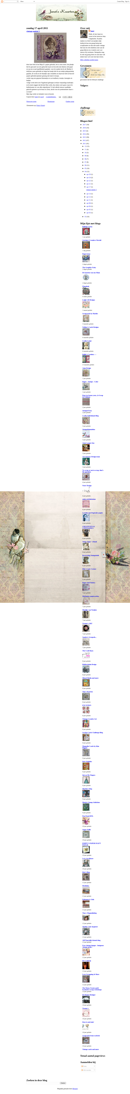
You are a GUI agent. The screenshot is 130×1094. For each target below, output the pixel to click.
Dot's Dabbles (87, 761)
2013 (84, 137)
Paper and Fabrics (88, 583)
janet (92, 31)
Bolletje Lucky (87, 227)
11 (86, 149)
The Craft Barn (87, 651)
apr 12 (89, 197)
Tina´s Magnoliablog (89, 913)
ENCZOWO (86, 705)
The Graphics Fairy (89, 267)
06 (86, 165)
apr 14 (89, 194)
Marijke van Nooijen (89, 610)
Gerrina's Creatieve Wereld (91, 240)
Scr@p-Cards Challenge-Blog (92, 732)
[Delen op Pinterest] (71, 97)
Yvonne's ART (87, 623)
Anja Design (86, 368)
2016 (84, 128)
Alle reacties (87, 1070)
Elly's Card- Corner (89, 569)
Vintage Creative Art (89, 719)
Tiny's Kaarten (87, 692)
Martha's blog (87, 789)
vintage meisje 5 (33, 31)
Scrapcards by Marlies (90, 313)
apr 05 (89, 209)
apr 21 (89, 184)
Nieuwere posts (31, 101)
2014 (84, 134)
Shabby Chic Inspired (90, 927)
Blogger (75, 1089)
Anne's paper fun (88, 443)
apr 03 (89, 213)
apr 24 (89, 177)
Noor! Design (87, 485)
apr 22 (89, 181)
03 (86, 216)
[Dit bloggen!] (65, 97)
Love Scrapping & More (90, 974)
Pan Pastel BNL (87, 816)
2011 (84, 143)
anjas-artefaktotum (89, 499)
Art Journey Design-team (91, 457)
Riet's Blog (86, 872)
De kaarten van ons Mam (91, 273)
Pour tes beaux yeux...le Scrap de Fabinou (92, 396)
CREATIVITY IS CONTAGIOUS (88, 527)
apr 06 (89, 206)
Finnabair (85, 286)
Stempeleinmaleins (88, 429)
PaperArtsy (86, 254)
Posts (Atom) (40, 105)
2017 (84, 124)
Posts (85, 1066)
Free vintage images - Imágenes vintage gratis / (93, 946)
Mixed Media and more (90, 678)
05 (86, 168)
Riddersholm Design (89, 664)
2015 (84, 131)
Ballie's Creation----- (89, 354)
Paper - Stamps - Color (90, 382)
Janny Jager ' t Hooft (89, 542)
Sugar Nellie (86, 830)
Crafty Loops (87, 341)
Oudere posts (70, 101)
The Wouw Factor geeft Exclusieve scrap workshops (92, 989)
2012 (84, 140)
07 (86, 162)
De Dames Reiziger (88, 995)
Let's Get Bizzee (87, 858)
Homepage (51, 101)
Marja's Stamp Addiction (91, 802)
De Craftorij (86, 961)
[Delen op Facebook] (69, 97)
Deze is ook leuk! (88, 1022)
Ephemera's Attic (88, 899)
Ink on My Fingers (88, 775)
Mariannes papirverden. (90, 596)
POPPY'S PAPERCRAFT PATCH (91, 844)
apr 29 (89, 174)
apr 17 (89, 187)
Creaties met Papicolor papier (92, 513)
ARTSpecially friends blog (91, 940)
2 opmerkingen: (51, 97)
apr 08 (89, 203)
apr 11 (89, 200)
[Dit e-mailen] (64, 97)
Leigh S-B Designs (88, 300)
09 (86, 156)
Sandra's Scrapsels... (89, 637)
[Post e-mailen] (59, 97)
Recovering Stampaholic (90, 555)
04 (86, 171)
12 (86, 146)
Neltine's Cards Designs (90, 327)
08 (86, 159)
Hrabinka (85, 886)
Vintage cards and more (90, 1049)
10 (86, 152)
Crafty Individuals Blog (90, 416)
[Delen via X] (67, 97)
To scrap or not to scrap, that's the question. (92, 471)
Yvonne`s (85, 1008)
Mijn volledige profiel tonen (89, 60)
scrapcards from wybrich (91, 1036)
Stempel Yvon (87, 411)
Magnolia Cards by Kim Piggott (90, 747)
